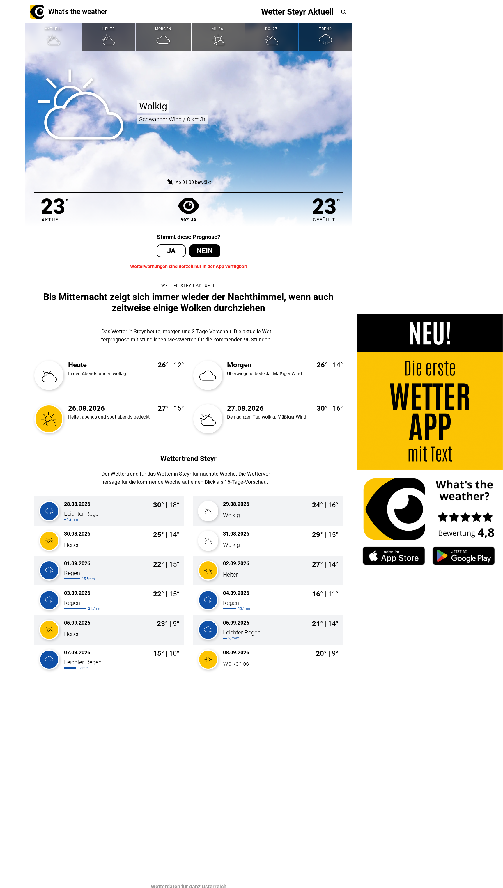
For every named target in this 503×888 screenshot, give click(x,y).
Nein (205, 251)
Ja (171, 251)
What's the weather (77, 12)
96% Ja (188, 219)
